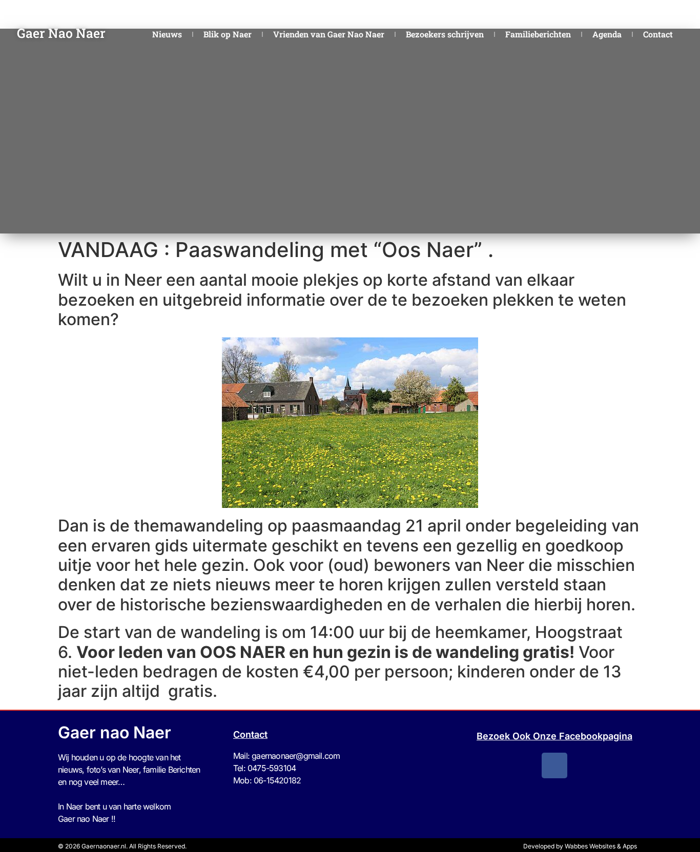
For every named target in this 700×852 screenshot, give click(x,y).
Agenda (607, 34)
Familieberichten (538, 34)
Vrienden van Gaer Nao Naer (328, 34)
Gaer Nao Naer (63, 33)
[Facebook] (554, 765)
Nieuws (167, 34)
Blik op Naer (227, 34)
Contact (658, 34)
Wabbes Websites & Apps (601, 846)
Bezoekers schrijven (445, 34)
